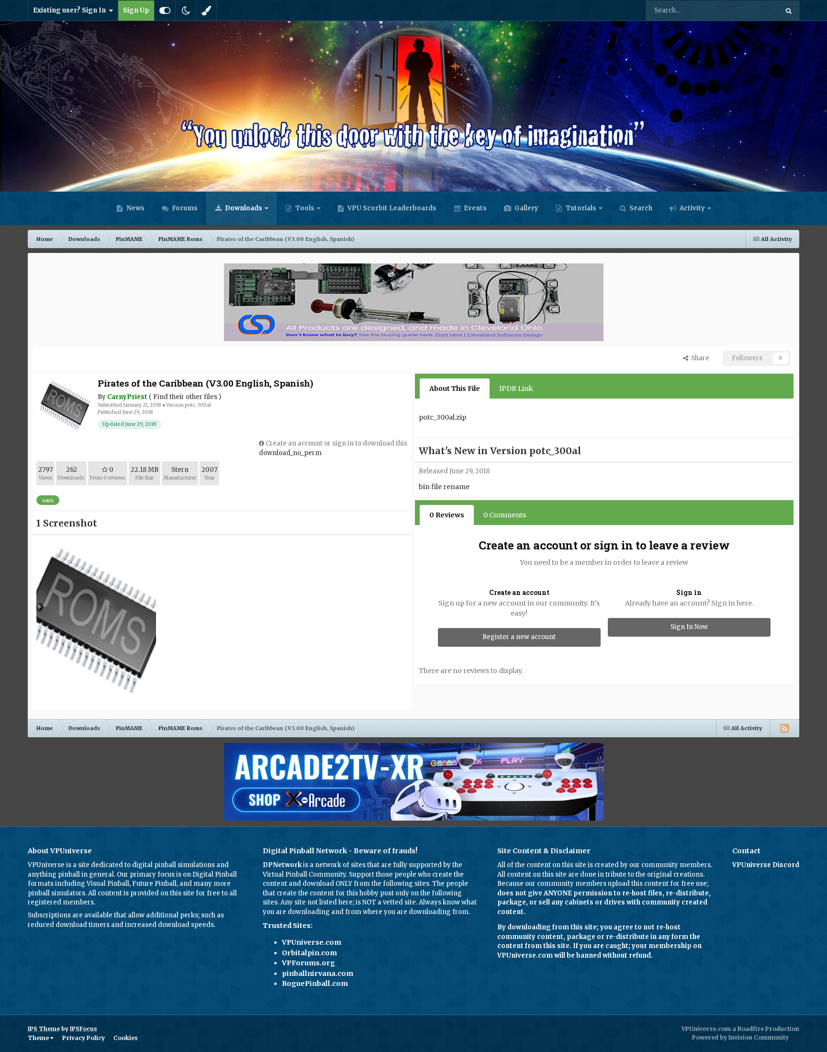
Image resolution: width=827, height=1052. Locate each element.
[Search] (789, 10)
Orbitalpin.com (309, 953)
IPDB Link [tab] (516, 388)
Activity (691, 208)
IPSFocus (83, 1028)
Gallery (525, 208)
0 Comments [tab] (504, 515)
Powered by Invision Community (740, 1037)
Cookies (125, 1037)
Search (640, 208)
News (135, 208)
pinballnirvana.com (317, 973)
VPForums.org (308, 963)
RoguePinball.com (315, 983)
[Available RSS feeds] (784, 728)
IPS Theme (44, 1028)
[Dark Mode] (186, 10)
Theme (39, 1037)
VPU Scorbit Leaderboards (391, 208)
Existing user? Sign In (71, 10)
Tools (305, 208)
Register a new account (519, 637)
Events (474, 208)
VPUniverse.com (311, 942)
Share (698, 358)
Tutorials (580, 208)
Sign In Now (689, 627)
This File (753, 10)
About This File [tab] (454, 388)
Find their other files (185, 397)
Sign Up (136, 10)
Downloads (243, 208)
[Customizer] (165, 10)
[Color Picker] (206, 10)
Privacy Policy (83, 1037)
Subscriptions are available (70, 915)
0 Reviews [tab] (446, 515)
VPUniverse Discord (765, 865)
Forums (184, 208)
